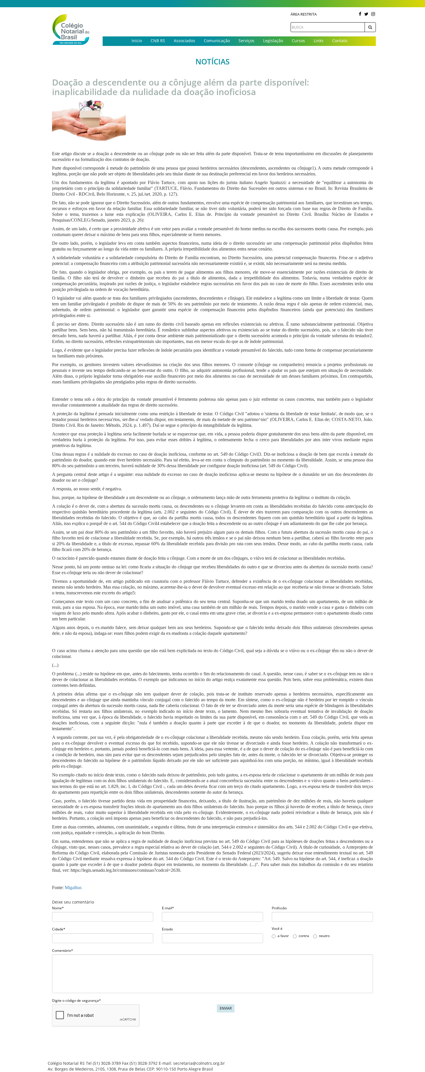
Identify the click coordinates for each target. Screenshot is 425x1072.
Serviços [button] (246, 40)
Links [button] (319, 40)
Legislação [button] (273, 40)
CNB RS (158, 40)
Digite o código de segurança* (76, 1000)
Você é (277, 928)
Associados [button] (184, 40)
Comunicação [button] (217, 40)
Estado (167, 929)
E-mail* (168, 908)
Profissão (279, 908)
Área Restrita (304, 14)
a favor (283, 935)
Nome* (58, 908)
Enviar (226, 1008)
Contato (339, 40)
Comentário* (62, 950)
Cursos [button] (298, 40)
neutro (324, 935)
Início (137, 40)
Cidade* (58, 929)
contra (304, 935)
